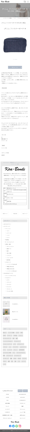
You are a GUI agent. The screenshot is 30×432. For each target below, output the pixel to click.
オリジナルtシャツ (17, 355)
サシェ (14, 352)
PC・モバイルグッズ (9, 242)
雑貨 (16, 338)
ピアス (8, 280)
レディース (9, 233)
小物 (15, 361)
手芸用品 (7, 239)
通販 (11, 358)
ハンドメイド (9, 349)
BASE (21, 332)
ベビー (8, 230)
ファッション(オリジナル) (10, 275)
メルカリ (17, 332)
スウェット (15, 349)
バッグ (19, 361)
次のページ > (25, 213)
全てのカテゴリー (7, 224)
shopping (15, 335)
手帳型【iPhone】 (10, 266)
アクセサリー (8, 277)
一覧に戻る (15, 213)
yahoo (4, 335)
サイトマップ (22, 418)
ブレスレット (9, 289)
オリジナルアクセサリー (21, 352)
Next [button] (27, 45)
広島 (13, 338)
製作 (4, 355)
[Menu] (27, 1)
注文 (12, 361)
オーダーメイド (7, 226)
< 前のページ (5, 213)
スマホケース (8, 262)
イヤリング (9, 282)
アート (4, 349)
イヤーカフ (9, 284)
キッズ (8, 237)
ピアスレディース (20, 344)
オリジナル (24, 358)
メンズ (8, 235)
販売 (9, 361)
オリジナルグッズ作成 (7, 352)
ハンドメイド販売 (11, 332)
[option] (15, 44)
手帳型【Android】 (11, 268)
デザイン (4, 361)
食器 (7, 251)
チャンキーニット (17, 341)
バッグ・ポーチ (10, 257)
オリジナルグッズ (10, 355)
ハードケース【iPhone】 (12, 271)
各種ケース (9, 248)
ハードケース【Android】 (12, 264)
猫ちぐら (4, 332)
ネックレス (9, 286)
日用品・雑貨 (8, 244)
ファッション (8, 228)
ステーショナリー (10, 246)
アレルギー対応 (10, 291)
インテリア (9, 255)
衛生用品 (8, 260)
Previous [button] (2, 45)
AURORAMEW (21, 349)
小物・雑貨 (9, 253)
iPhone (15, 358)
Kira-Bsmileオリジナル (8, 273)
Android (19, 358)
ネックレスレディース (7, 338)
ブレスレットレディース (7, 344)
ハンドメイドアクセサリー (8, 341)
